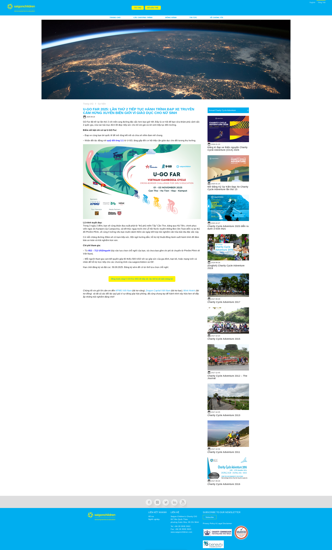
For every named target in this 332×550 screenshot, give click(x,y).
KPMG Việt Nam (124, 290)
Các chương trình (142, 17)
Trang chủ (115, 17)
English (312, 2)
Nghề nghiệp (154, 519)
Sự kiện (101, 103)
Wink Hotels (189, 290)
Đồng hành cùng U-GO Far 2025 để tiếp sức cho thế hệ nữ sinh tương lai (142, 279)
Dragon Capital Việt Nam (158, 290)
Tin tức (193, 17)
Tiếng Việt (322, 2)
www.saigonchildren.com (181, 532)
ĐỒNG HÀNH (171, 17)
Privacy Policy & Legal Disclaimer (217, 523)
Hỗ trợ (151, 516)
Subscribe (210, 517)
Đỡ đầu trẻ (152, 8)
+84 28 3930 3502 (182, 526)
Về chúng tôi (216, 17)
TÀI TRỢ (137, 8)
